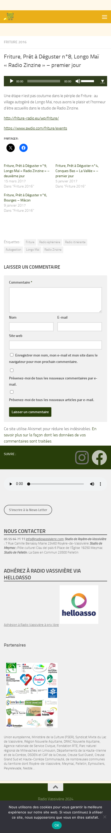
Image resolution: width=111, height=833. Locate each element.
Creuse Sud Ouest (80, 755)
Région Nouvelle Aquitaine (43, 741)
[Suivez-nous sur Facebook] (99, 457)
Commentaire (20, 282)
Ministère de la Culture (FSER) (53, 737)
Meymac (68, 764)
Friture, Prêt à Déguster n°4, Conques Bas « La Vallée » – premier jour (77, 171)
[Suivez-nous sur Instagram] (82, 457)
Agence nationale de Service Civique (29, 746)
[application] (51, 81)
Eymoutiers (96, 764)
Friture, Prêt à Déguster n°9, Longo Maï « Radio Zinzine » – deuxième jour (27, 171)
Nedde (28, 768)
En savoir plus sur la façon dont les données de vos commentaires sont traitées (50, 435)
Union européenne (17, 737)
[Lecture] (11, 81)
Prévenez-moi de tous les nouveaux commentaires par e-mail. (53, 381)
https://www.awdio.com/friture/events (35, 128)
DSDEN (33, 755)
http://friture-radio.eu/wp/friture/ (31, 118)
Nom (13, 317)
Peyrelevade (12, 768)
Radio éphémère (49, 242)
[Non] (104, 816)
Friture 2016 (15, 42)
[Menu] (104, 16)
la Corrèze (19, 755)
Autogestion (13, 249)
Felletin (81, 764)
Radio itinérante (75, 242)
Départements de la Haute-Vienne (81, 750)
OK (56, 825)
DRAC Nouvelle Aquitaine (82, 741)
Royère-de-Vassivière (44, 764)
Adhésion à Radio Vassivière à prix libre (31, 625)
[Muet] (78, 81)
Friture (30, 242)
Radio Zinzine (52, 249)
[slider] (88, 80)
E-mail (62, 317)
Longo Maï (32, 249)
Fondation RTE (67, 746)
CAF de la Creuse (54, 755)
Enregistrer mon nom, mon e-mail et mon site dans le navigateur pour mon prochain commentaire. (53, 358)
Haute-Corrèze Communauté (43, 759)
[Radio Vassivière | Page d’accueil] (11, 16)
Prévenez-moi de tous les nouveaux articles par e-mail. (51, 400)
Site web (15, 336)
